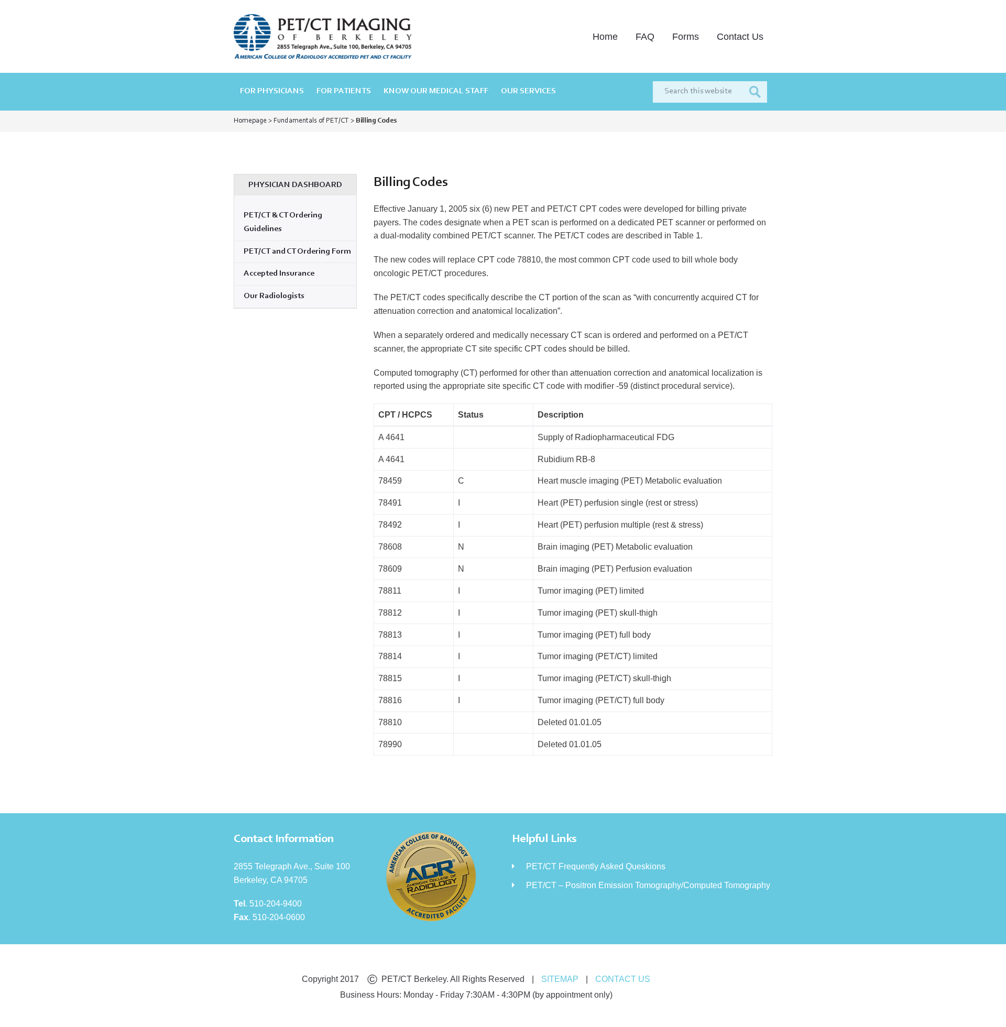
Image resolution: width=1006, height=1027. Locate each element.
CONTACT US (622, 979)
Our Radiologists (274, 296)
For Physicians (272, 91)
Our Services (528, 91)
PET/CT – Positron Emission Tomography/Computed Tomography (648, 885)
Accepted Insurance (279, 273)
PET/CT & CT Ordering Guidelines (283, 222)
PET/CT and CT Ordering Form (297, 251)
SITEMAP (559, 979)
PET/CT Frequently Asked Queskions (595, 866)
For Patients (343, 91)
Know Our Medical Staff (436, 91)
